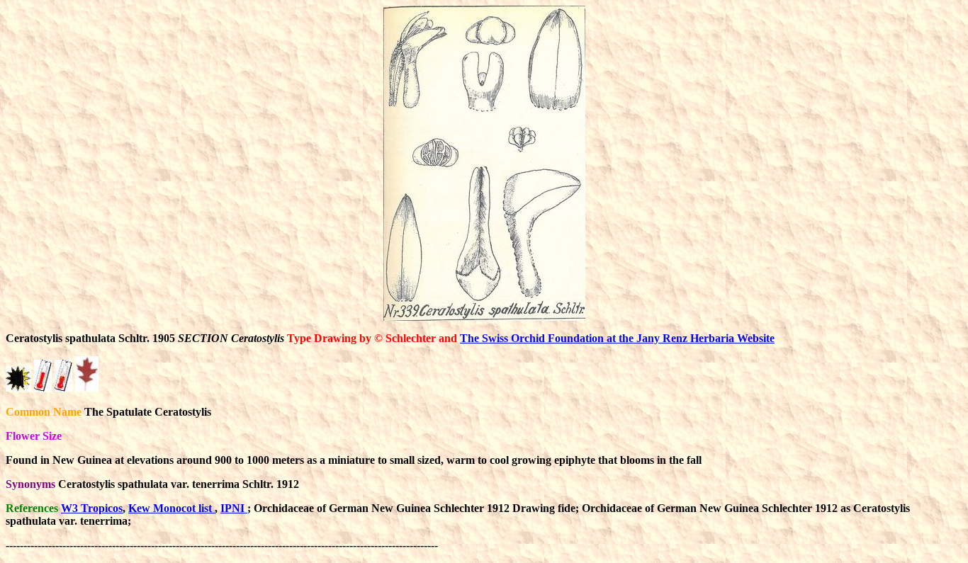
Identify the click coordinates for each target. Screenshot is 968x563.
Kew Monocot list (171, 508)
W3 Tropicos (92, 508)
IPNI (233, 508)
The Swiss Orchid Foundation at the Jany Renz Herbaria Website (617, 338)
